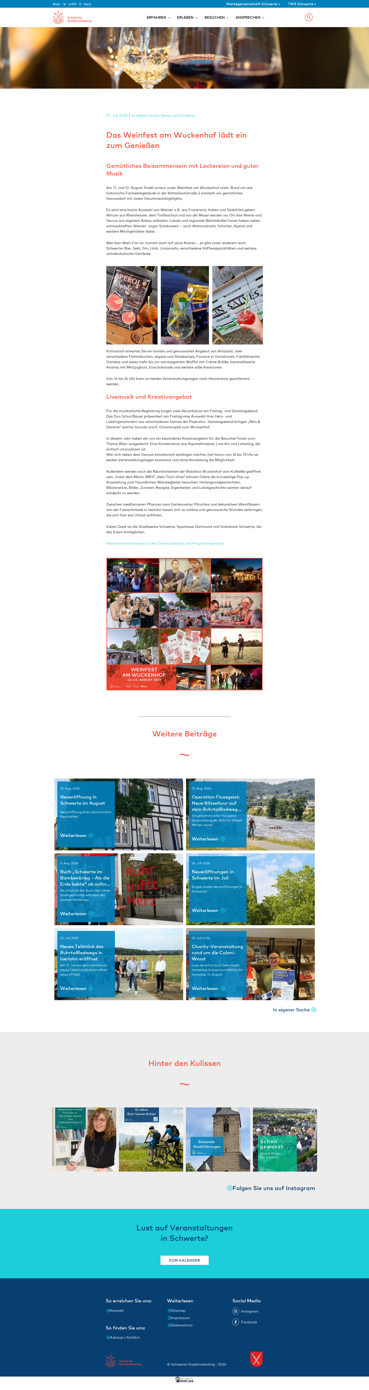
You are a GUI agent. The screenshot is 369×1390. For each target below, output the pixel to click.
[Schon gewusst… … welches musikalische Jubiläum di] (285, 1139)
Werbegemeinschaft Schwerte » (253, 4)
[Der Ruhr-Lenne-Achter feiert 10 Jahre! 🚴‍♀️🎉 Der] (151, 1139)
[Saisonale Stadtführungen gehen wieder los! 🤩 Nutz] (218, 1139)
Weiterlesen (73, 835)
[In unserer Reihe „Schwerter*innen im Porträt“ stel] (84, 1139)
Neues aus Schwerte (178, 115)
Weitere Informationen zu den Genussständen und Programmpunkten (165, 543)
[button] (309, 17)
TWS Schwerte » (302, 4)
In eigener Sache (145, 115)
